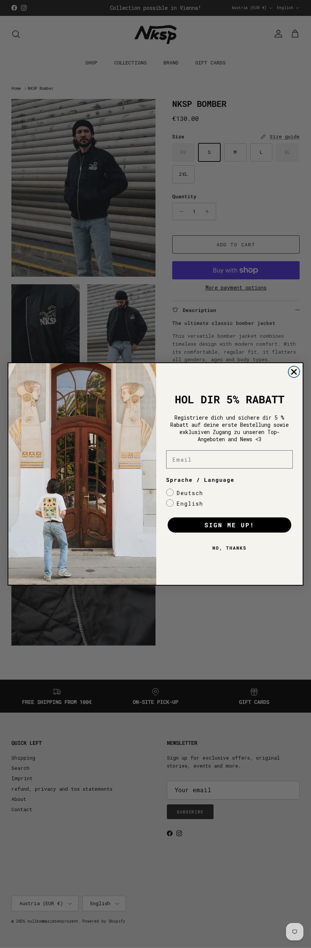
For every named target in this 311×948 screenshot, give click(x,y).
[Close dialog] (294, 372)
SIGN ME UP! (229, 525)
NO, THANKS (229, 548)
